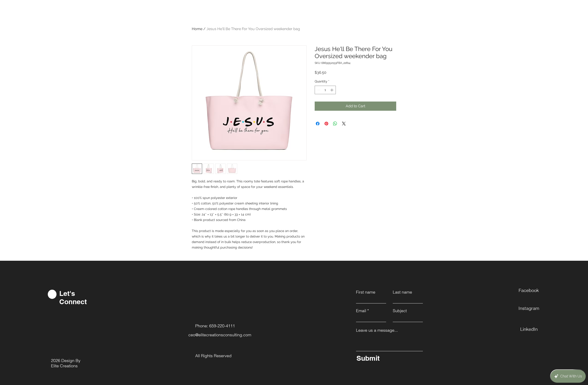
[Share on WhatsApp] (335, 123)
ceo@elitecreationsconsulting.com (219, 334)
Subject (400, 311)
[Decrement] (318, 90)
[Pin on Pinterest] (326, 123)
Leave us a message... (377, 330)
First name (365, 292)
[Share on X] (344, 123)
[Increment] (332, 90)
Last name (402, 292)
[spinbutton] (325, 90)
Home (197, 29)
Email (361, 311)
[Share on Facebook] (317, 123)
